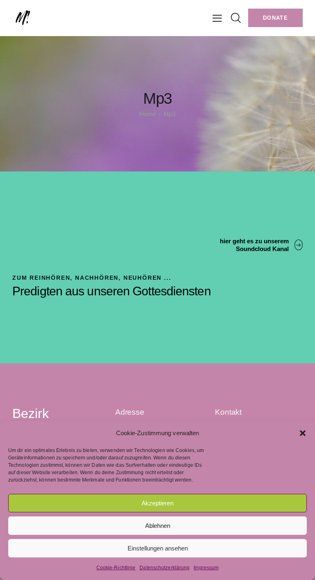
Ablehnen (157, 525)
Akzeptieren (157, 503)
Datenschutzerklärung (164, 568)
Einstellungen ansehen (158, 548)
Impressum (206, 568)
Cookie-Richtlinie (116, 568)
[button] (303, 433)
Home (147, 113)
